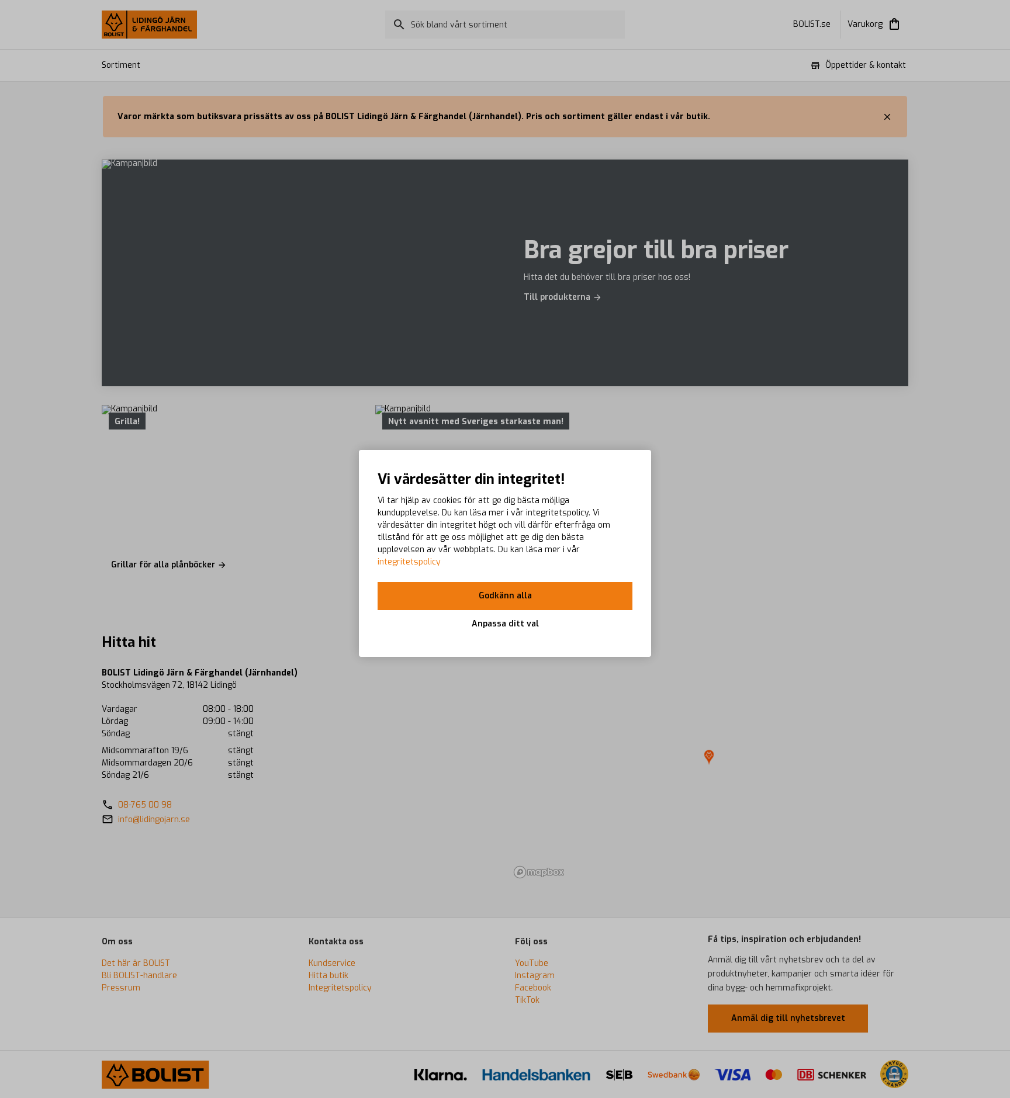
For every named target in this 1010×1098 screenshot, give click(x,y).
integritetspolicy (409, 561)
